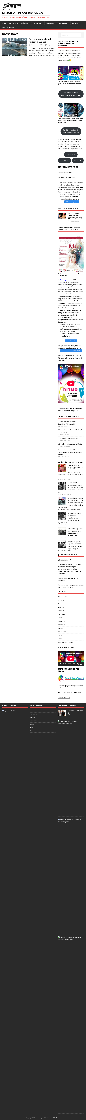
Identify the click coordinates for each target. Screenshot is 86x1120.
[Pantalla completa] (81, 664)
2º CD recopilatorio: (71, 93)
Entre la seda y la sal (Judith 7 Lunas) (40, 40)
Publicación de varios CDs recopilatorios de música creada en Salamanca (70, 452)
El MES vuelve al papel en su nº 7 (69, 438)
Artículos (24, 23)
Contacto (75, 23)
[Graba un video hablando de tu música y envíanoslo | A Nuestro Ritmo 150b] (62, 218)
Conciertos (61, 611)
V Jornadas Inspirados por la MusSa (70, 444)
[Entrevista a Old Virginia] (62, 715)
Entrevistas (13, 23)
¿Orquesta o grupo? (74, 541)
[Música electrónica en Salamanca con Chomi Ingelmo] (70, 822)
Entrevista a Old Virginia (75, 711)
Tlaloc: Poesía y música (75, 529)
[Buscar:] (71, 35)
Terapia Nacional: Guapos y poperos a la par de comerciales (75, 467)
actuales (61, 600)
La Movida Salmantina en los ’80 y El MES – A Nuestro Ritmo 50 (75, 500)
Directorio (63, 23)
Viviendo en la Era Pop (65, 642)
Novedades (62, 632)
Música (78, 509)
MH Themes (56, 1118)
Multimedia (50, 23)
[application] (71, 658)
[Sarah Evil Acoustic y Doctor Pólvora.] (70, 724)
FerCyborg (49, 45)
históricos (68, 479)
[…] (54, 55)
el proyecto (71, 154)
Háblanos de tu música (68, 208)
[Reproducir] (61, 664)
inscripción (65, 160)
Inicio (4, 23)
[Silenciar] (78, 664)
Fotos (60, 618)
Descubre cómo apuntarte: (70, 199)
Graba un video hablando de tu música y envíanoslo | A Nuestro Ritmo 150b (75, 216)
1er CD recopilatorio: (71, 131)
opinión (60, 635)
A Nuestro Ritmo (8, 27)
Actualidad (37, 23)
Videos (60, 639)
